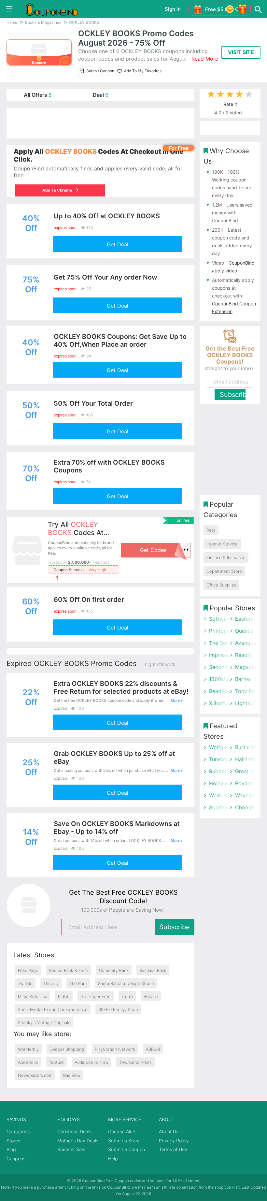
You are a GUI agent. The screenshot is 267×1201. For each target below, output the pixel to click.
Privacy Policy (174, 1140)
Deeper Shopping (66, 1049)
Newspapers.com (35, 1075)
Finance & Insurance (226, 557)
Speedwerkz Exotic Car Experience (53, 1009)
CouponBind (118, 1187)
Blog (11, 1149)
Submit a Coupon (126, 1149)
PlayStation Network (115, 1049)
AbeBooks (28, 1062)
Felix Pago (28, 970)
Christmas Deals (74, 1131)
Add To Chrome (56, 190)
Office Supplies (221, 584)
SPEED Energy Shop (118, 1009)
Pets (211, 530)
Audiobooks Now (91, 1062)
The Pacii (78, 983)
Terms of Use (173, 1149)
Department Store (224, 571)
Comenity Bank (114, 970)
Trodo (127, 996)
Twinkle (25, 983)
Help (113, 1158)
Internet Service (222, 543)
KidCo (64, 996)
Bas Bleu (71, 1075)
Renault (151, 996)
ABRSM (153, 1049)
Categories (18, 1131)
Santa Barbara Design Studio (126, 983)
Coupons (16, 1158)
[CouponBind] (56, 9)
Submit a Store (124, 1140)
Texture (56, 1062)
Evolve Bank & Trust (68, 970)
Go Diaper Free (95, 996)
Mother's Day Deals (77, 1140)
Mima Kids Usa (32, 996)
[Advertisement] (100, 123)
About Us (168, 1131)
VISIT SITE (241, 52)
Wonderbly (28, 1049)
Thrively (51, 983)
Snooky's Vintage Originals (44, 1022)
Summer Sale (71, 1149)
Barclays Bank (152, 970)
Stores (13, 1140)
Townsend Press (135, 1062)
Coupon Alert (122, 1131)
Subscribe (174, 927)
